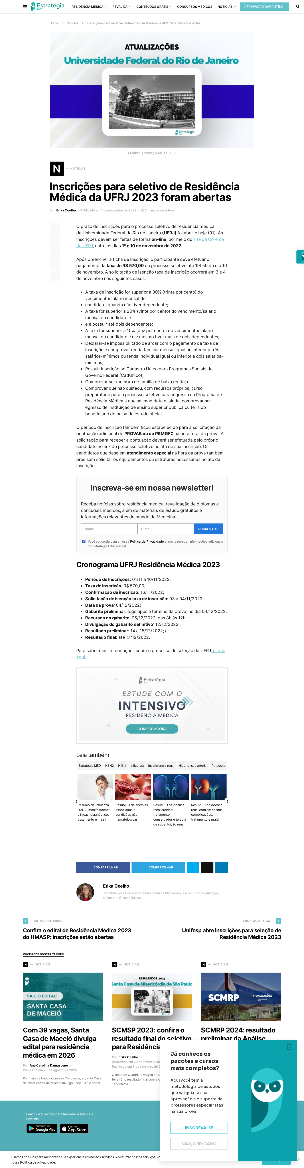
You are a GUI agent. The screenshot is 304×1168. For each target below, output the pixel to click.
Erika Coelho (66, 210)
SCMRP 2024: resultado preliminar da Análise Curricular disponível (238, 1038)
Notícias (72, 23)
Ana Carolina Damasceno (49, 1065)
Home (54, 23)
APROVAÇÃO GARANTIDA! (264, 6)
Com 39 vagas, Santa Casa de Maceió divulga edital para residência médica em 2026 (59, 1042)
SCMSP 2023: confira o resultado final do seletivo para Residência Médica (151, 1038)
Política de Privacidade (147, 541)
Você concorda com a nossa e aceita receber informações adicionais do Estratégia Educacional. (155, 543)
